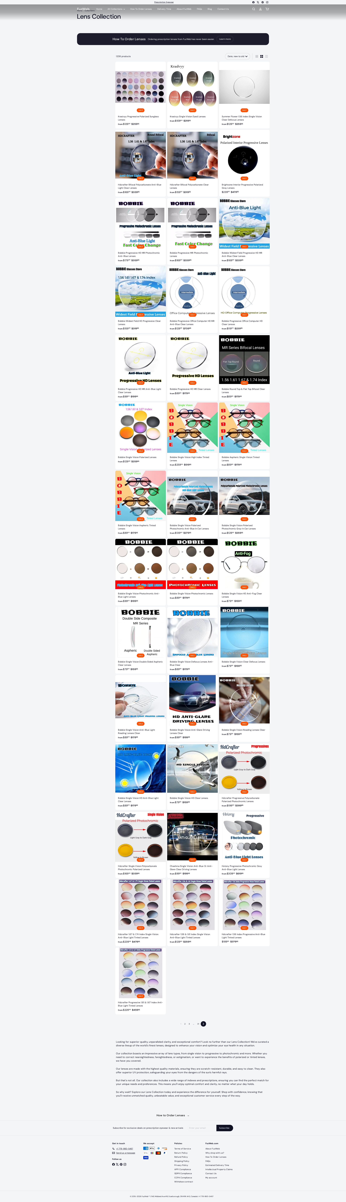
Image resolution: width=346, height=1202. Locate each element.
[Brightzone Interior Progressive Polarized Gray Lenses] (244, 163)
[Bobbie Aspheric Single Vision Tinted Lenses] (244, 435)
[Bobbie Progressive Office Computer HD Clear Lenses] (244, 299)
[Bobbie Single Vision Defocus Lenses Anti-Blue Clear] (192, 640)
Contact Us (223, 9)
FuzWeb (83, 9)
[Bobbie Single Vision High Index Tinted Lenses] (192, 435)
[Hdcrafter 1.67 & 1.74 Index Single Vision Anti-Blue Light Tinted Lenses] (140, 912)
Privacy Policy (181, 1165)
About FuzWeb (184, 9)
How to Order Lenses (173, 1115)
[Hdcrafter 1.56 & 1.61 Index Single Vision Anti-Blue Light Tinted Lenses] (192, 912)
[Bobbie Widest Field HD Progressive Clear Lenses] (140, 299)
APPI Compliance (182, 1169)
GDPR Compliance (183, 1173)
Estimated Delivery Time (217, 1165)
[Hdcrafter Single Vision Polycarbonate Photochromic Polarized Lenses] (140, 844)
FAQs (199, 9)
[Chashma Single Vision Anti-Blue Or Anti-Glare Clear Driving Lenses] (192, 844)
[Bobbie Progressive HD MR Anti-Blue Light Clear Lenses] (140, 367)
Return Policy (180, 1153)
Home (99, 9)
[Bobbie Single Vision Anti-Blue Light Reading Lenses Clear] (140, 708)
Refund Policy (181, 1157)
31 (198, 1024)
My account (211, 1177)
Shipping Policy (181, 1161)
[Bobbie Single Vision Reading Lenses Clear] (244, 707)
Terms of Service (182, 1148)
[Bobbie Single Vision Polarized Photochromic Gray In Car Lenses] (244, 504)
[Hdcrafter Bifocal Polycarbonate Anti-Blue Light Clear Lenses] (140, 163)
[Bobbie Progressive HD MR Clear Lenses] (192, 366)
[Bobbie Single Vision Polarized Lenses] (140, 434)
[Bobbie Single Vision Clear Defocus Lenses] (244, 638)
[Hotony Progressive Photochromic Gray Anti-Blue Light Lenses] (244, 844)
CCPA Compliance (183, 1177)
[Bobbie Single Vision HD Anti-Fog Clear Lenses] (244, 572)
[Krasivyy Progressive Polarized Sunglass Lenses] (140, 95)
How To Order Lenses (164, 2)
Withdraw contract (183, 1181)
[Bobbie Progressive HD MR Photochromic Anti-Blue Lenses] (140, 231)
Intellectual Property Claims (219, 1169)
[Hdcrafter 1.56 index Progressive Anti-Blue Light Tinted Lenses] (244, 912)
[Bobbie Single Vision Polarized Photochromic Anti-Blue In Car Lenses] (192, 504)
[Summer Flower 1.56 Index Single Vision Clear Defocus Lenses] (244, 95)
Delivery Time (164, 9)
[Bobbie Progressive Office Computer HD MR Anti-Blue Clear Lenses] (192, 299)
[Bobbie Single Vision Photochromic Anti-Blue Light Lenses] (140, 572)
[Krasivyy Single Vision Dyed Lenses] (192, 93)
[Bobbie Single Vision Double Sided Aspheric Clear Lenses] (140, 640)
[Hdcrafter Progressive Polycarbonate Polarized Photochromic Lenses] (244, 776)
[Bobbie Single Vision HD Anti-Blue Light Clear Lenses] (140, 776)
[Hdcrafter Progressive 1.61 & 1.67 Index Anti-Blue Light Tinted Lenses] (140, 981)
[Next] (203, 1024)
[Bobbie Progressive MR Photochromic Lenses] (192, 231)
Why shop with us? (214, 1153)
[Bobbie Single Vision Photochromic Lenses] (192, 570)
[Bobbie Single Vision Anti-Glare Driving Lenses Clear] (192, 708)
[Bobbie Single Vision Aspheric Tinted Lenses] (140, 504)
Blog (210, 9)
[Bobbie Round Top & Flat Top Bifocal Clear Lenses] (244, 367)
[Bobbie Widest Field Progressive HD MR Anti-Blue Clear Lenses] (244, 231)
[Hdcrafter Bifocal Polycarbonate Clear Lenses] (192, 163)
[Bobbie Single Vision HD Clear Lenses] (192, 775)
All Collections (115, 9)
